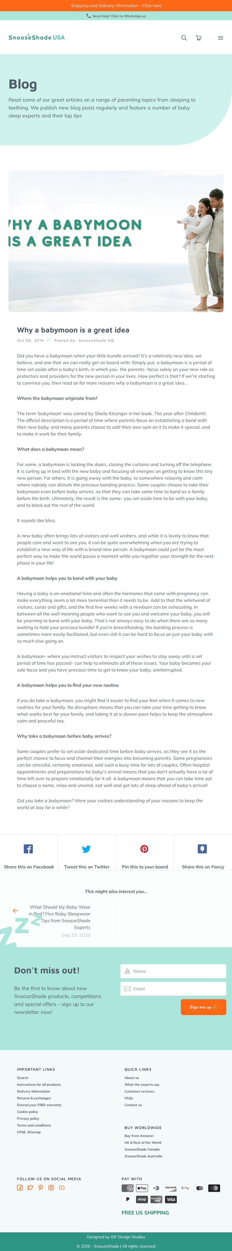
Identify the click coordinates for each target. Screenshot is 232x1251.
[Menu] (217, 38)
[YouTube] (62, 1189)
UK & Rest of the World (142, 1142)
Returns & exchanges (34, 1098)
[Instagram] (51, 1189)
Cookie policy (27, 1112)
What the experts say (142, 1084)
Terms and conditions (34, 1125)
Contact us (133, 1105)
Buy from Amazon (138, 1136)
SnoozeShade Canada (142, 1149)
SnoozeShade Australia (143, 1156)
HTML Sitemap (29, 1132)
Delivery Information (33, 1091)
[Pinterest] (41, 1189)
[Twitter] (30, 1189)
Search (22, 1078)
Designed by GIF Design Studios (116, 1236)
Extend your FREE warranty (39, 1105)
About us (131, 1078)
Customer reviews (139, 1091)
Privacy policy (28, 1118)
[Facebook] (20, 1189)
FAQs (128, 1098)
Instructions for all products (39, 1084)
